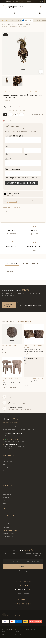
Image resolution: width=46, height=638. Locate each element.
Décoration (6, 497)
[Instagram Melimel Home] (23, 604)
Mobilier (5, 491)
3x (10, 114)
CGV (3, 635)
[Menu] (5, 14)
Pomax (4, 474)
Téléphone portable (12, 169)
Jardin (4, 504)
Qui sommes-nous (8, 537)
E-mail (8, 159)
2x (5, 114)
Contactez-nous (28, 200)
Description (12, 263)
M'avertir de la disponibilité (21, 183)
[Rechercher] (40, 7)
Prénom (7, 154)
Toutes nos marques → (12, 479)
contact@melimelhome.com (31, 305)
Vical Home (20, 24)
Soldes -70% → (9, 508)
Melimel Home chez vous (10, 540)
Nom (7, 146)
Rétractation (6, 527)
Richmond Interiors (8, 461)
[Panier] (23, 14)
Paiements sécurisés (8, 533)
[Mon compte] (31, 14)
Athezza (5, 464)
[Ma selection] (14, 14)
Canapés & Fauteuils (8, 494)
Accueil (4, 24)
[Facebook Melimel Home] (17, 604)
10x (21, 114)
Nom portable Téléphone (14, 136)
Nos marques (11, 24)
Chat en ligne (9, 305)
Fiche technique (30, 263)
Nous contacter (7, 521)
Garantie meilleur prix (9, 530)
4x (16, 114)
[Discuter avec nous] (40, 14)
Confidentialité (19, 635)
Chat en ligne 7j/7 (14, 439)
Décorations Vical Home (31, 24)
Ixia (4, 471)
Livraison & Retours (8, 524)
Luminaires (6, 500)
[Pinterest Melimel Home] (28, 604)
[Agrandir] (41, 72)
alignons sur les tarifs (12, 202)
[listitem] (7, 81)
